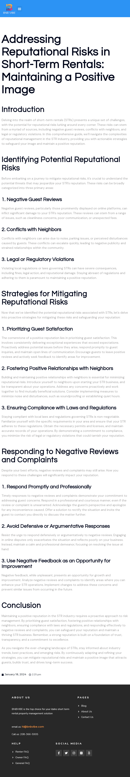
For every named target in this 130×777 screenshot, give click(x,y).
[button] (19, 8)
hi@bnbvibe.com (33, 726)
